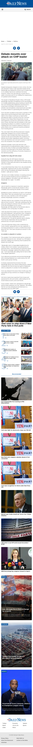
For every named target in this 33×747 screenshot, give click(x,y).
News (2, 41)
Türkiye (9, 41)
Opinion (25, 723)
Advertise (4, 742)
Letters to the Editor (22, 740)
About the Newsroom (7, 740)
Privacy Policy (4, 738)
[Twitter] (18, 48)
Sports (24, 725)
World (4, 725)
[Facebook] (14, 48)
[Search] (25, 9)
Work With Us (20, 738)
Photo (14, 727)
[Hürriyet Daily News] (16, 3)
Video (4, 727)
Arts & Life (15, 725)
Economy (15, 723)
